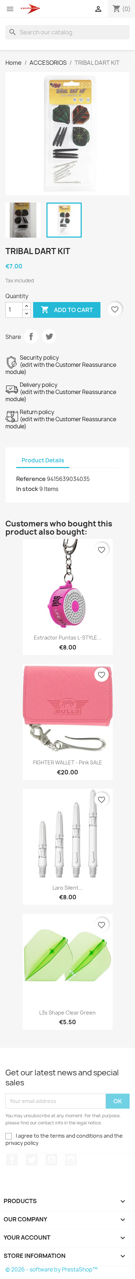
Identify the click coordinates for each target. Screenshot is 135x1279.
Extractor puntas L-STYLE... (68, 637)
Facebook (12, 1160)
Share (31, 336)
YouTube (51, 1160)
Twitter (31, 1160)
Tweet (49, 336)
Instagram (71, 1160)
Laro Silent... (68, 887)
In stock (27, 488)
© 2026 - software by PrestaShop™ (51, 1269)
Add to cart (67, 309)
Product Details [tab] (43, 460)
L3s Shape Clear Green (67, 1012)
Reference (31, 478)
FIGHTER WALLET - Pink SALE (67, 762)
